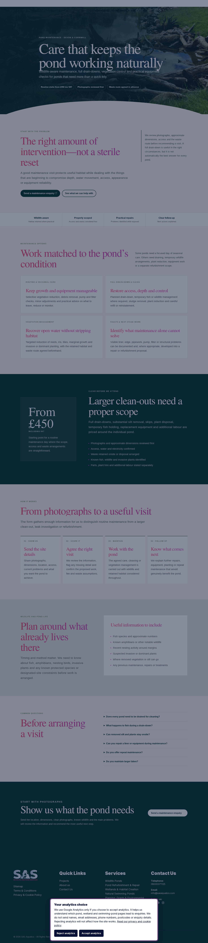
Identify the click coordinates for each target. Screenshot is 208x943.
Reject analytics (66, 933)
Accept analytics (91, 933)
